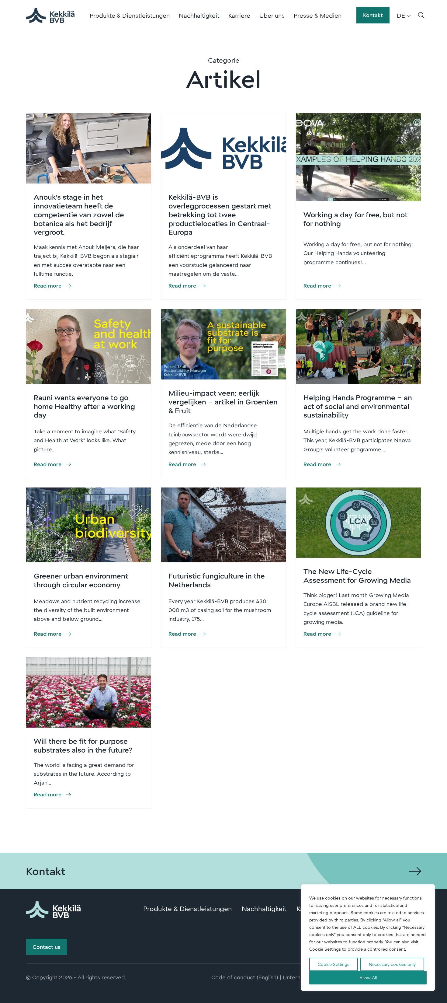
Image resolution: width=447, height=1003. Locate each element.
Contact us (47, 946)
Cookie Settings (333, 964)
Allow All (368, 977)
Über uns (272, 15)
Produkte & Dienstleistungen (130, 15)
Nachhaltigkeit (199, 15)
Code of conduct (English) (244, 977)
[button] (421, 15)
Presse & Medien (317, 15)
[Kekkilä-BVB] (53, 909)
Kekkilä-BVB (50, 15)
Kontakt (373, 15)
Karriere (239, 15)
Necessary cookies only (392, 964)
